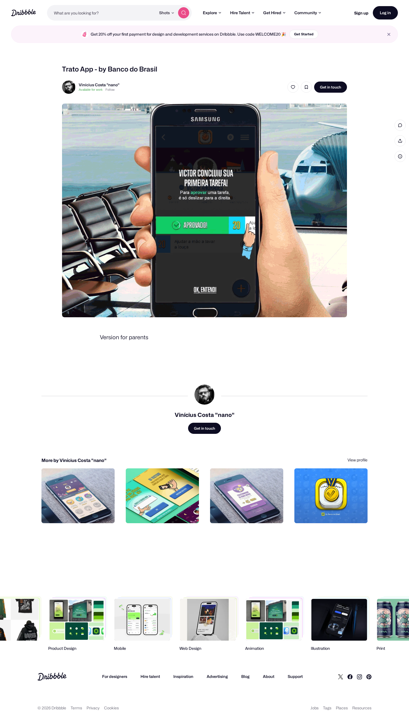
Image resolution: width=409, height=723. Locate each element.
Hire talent (150, 676)
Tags (327, 707)
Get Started (304, 34)
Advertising (217, 676)
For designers (114, 676)
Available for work (91, 89)
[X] (340, 676)
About (268, 676)
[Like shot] (293, 87)
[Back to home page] (23, 12)
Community (305, 12)
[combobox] (101, 12)
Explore (210, 12)
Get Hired (272, 12)
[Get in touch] (82, 513)
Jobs (315, 707)
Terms (76, 707)
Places (342, 707)
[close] (389, 34)
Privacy (93, 707)
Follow (110, 90)
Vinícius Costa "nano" (99, 84)
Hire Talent (240, 12)
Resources (361, 707)
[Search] (183, 12)
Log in (385, 12)
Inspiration (183, 676)
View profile (358, 460)
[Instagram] (359, 676)
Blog (245, 676)
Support (295, 676)
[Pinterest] (368, 676)
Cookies (111, 707)
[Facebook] (350, 676)
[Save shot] (306, 87)
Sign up (361, 13)
